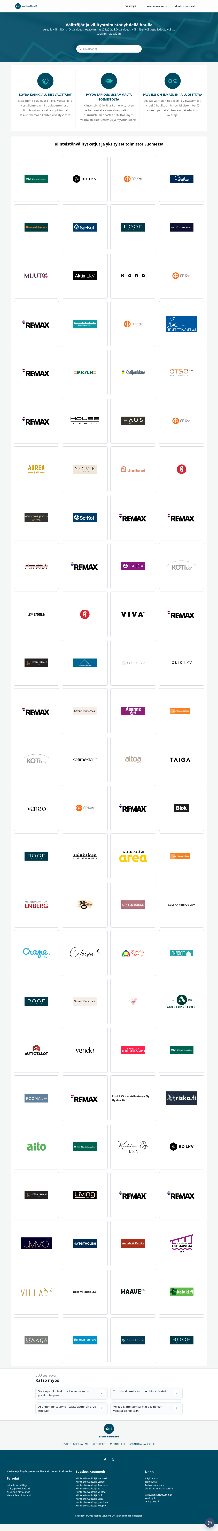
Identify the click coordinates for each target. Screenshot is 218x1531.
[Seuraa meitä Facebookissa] (105, 1459)
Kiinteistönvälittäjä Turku (90, 1488)
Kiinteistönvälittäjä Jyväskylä (92, 1502)
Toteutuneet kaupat (75, 1444)
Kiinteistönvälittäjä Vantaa (91, 1492)
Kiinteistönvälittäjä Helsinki (91, 1478)
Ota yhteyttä (152, 1501)
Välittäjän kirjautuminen (159, 1494)
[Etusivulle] (26, 6)
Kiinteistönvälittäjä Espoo (90, 1481)
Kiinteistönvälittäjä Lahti (89, 1498)
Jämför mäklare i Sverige (159, 1488)
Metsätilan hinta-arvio (19, 1495)
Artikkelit (99, 1444)
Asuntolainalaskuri (142, 1444)
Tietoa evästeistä (154, 1485)
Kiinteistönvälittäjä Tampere (92, 1485)
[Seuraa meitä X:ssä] (113, 1459)
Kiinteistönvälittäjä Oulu (89, 1495)
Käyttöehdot (152, 1478)
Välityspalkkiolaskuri (18, 1488)
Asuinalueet (117, 1444)
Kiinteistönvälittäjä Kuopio (91, 1505)
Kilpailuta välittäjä (17, 1485)
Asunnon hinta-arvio (18, 1492)
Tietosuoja (151, 1481)
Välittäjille (150, 1498)
